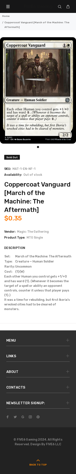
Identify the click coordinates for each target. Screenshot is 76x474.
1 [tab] (38, 147)
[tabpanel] (38, 90)
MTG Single (35, 237)
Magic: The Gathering (33, 232)
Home (6, 16)
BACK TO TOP (38, 464)
